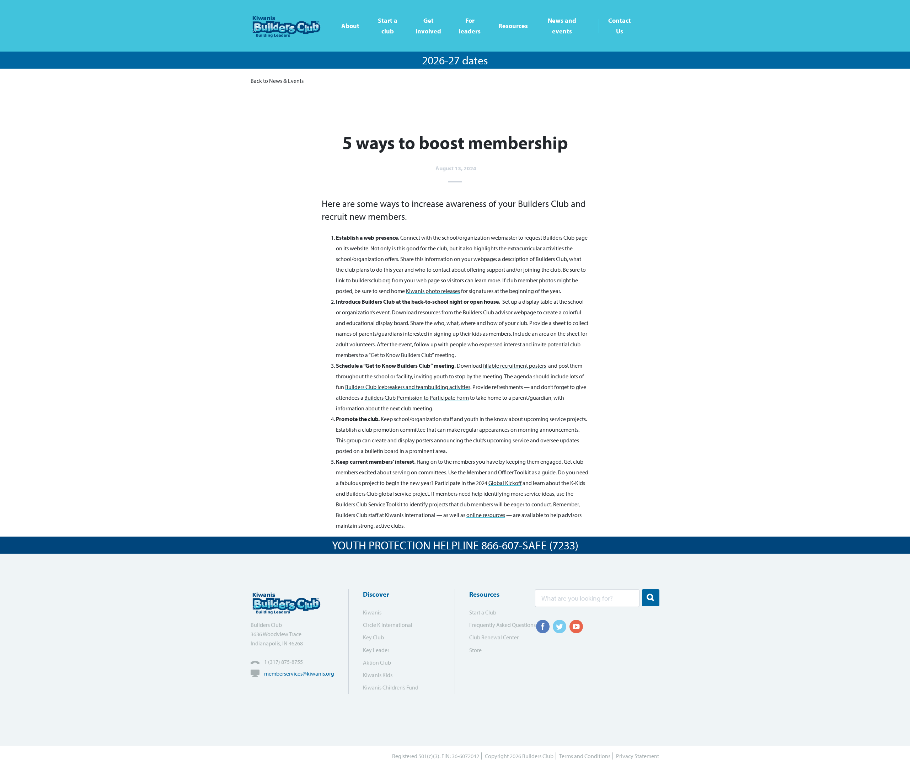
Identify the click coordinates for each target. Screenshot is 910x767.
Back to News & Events (277, 80)
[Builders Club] (289, 25)
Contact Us (619, 25)
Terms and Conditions (584, 756)
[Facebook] (543, 626)
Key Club (373, 637)
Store (475, 650)
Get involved (428, 25)
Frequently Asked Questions (497, 624)
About (350, 26)
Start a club (387, 25)
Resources (513, 26)
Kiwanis (372, 612)
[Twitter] (559, 626)
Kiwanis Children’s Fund (390, 687)
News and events (562, 25)
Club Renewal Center (494, 637)
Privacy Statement (637, 756)
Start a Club (482, 612)
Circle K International (387, 624)
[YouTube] (576, 626)
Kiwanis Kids (377, 674)
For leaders (470, 25)
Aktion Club (377, 662)
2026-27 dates (455, 60)
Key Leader (376, 650)
